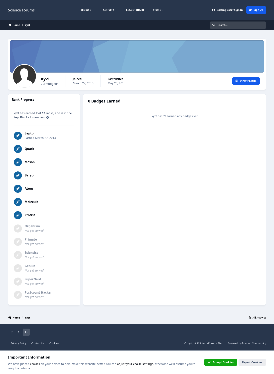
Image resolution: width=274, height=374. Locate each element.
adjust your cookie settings (135, 364)
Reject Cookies (252, 362)
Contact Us (37, 343)
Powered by (246, 343)
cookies (35, 364)
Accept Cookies (223, 362)
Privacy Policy (18, 343)
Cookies (54, 343)
